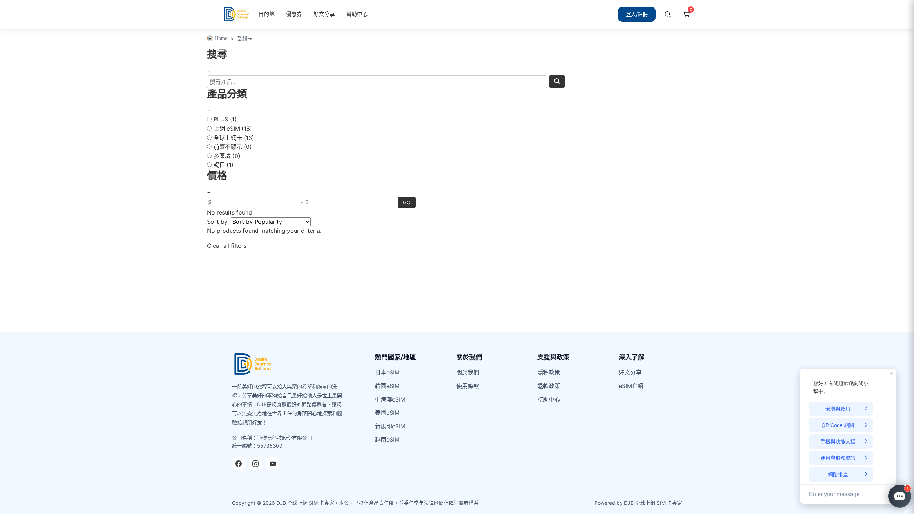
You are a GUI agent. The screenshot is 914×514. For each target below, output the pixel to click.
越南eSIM (387, 439)
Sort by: (218, 221)
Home (221, 38)
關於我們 (467, 372)
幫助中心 (357, 14)
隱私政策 (548, 372)
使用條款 (467, 385)
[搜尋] (667, 14)
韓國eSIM (387, 385)
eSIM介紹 (631, 385)
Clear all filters (226, 245)
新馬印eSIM (390, 426)
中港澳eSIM (390, 399)
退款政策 (548, 385)
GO (406, 202)
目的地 (266, 14)
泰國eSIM (387, 412)
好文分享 (324, 14)
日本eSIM (387, 372)
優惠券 (294, 14)
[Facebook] (238, 463)
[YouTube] (272, 463)
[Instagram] (255, 463)
